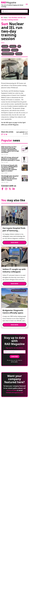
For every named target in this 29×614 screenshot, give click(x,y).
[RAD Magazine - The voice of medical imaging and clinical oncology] (8, 2)
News (5, 17)
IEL (19, 46)
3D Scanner (4, 46)
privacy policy (14, 361)
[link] (14, 230)
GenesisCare (13, 46)
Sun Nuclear (18, 53)
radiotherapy (14, 50)
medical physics (5, 50)
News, (13, 290)
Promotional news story (20, 290)
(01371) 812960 (11, 390)
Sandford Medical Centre (7, 53)
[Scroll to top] (25, 610)
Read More (14, 242)
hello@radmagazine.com (14, 392)
